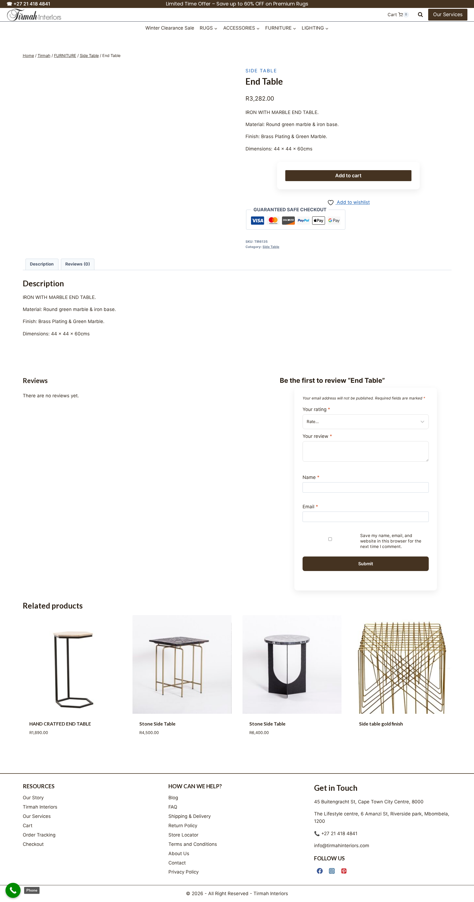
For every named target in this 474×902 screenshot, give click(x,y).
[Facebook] (320, 871)
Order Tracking (39, 835)
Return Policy (182, 825)
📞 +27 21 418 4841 (335, 833)
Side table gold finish (381, 500)
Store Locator (183, 835)
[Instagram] (332, 871)
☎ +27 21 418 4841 (28, 4)
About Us (178, 853)
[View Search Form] (420, 15)
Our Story (33, 797)
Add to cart (348, 175)
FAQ (172, 807)
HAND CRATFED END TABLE (60, 500)
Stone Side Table (157, 500)
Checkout (33, 844)
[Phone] (13, 890)
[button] (221, 70)
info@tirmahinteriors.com (341, 845)
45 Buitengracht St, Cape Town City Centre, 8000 (369, 801)
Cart (27, 825)
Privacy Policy (183, 872)
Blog (173, 797)
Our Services (447, 14)
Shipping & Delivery (189, 816)
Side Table (261, 70)
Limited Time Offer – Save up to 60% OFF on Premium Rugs (237, 3)
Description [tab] (42, 264)
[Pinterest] (344, 871)
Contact (177, 863)
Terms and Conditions (192, 844)
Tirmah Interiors (40, 807)
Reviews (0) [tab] (77, 264)
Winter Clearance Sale (169, 28)
